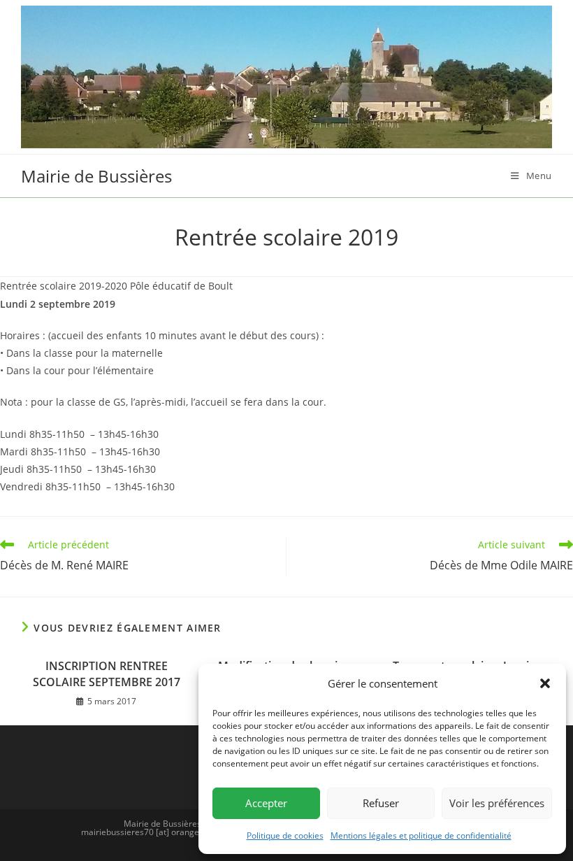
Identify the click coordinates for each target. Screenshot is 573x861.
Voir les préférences (496, 803)
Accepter (266, 803)
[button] (545, 683)
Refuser (381, 803)
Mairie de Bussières (96, 175)
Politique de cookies (285, 835)
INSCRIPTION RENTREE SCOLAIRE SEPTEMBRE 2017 (106, 673)
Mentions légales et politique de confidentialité (421, 835)
